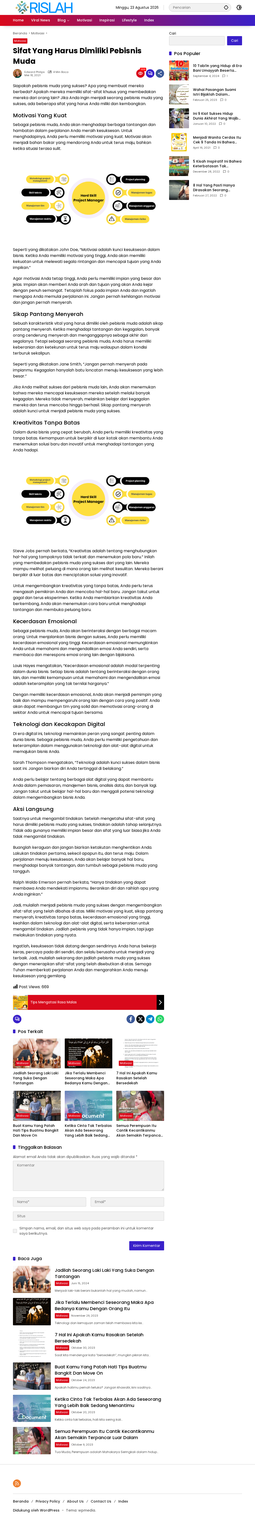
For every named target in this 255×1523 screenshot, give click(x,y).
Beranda (21, 1501)
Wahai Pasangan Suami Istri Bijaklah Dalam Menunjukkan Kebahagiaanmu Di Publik (216, 92)
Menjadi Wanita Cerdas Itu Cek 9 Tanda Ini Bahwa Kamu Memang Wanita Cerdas (217, 140)
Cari (172, 33)
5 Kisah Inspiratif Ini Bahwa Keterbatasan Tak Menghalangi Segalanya (217, 164)
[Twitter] (140, 1019)
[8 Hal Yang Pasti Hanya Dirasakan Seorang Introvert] (179, 190)
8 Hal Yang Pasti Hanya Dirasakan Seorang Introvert (214, 188)
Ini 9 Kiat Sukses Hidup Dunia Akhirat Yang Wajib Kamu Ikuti (215, 116)
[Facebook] (131, 1019)
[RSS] (17, 1483)
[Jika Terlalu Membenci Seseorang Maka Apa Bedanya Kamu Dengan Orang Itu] (89, 1053)
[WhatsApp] (160, 1019)
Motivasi (20, 41)
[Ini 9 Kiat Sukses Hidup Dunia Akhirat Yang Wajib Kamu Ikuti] (179, 118)
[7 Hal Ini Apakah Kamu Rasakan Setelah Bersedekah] (140, 1053)
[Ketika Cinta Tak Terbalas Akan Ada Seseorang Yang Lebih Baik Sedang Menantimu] (89, 1106)
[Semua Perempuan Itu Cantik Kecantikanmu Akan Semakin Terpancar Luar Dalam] (140, 1106)
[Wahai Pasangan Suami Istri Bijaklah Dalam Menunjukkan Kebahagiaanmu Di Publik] (179, 94)
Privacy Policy (48, 1501)
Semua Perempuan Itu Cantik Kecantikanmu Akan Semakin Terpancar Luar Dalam (139, 1130)
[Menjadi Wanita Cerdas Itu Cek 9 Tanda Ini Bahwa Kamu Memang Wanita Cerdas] (179, 142)
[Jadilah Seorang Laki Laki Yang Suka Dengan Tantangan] (37, 1053)
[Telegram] (150, 1019)
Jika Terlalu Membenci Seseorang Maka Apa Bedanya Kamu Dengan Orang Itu (86, 1078)
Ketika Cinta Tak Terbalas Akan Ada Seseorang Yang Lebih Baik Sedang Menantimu (88, 1130)
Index (123, 1501)
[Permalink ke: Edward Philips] (18, 73)
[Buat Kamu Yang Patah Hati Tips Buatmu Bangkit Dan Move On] (37, 1106)
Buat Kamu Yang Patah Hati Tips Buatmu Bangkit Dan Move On (36, 1130)
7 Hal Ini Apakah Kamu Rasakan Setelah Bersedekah (136, 1078)
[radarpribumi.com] (44, 7)
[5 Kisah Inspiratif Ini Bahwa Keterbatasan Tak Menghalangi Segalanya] (179, 166)
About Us (75, 1501)
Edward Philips (34, 72)
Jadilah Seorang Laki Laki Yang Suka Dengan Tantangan (35, 1078)
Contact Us (101, 1501)
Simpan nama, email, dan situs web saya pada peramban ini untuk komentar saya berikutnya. (86, 1231)
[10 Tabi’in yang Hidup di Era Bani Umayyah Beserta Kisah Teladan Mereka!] (179, 70)
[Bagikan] (160, 73)
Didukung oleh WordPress (36, 1510)
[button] (226, 7)
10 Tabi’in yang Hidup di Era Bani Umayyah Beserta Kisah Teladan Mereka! (217, 68)
